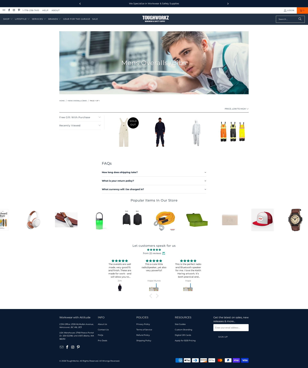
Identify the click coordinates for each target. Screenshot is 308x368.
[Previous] (80, 3)
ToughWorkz (73, 361)
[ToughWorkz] (155, 19)
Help (45, 10)
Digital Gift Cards (183, 335)
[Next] (227, 3)
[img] (154, 249)
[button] (8, 19)
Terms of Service (144, 329)
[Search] (300, 19)
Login (290, 10)
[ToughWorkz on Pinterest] (18, 10)
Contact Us (103, 329)
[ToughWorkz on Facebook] (8, 10)
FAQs (100, 335)
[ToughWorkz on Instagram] (14, 10)
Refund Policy (143, 335)
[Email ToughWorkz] (3, 10)
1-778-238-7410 (31, 10)
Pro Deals (102, 340)
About (56, 10)
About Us (102, 324)
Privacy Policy (143, 324)
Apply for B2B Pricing (185, 340)
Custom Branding (183, 329)
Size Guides (180, 324)
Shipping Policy (143, 340)
